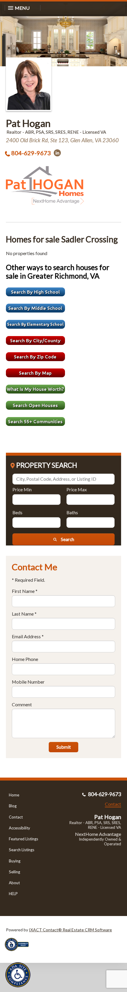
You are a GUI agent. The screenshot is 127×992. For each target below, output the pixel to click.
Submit (63, 747)
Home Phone (25, 659)
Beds (17, 512)
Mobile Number (28, 682)
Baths (72, 512)
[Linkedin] (57, 152)
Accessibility (19, 828)
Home (14, 795)
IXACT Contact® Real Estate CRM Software (70, 929)
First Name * (25, 591)
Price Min (22, 489)
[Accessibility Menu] (18, 975)
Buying (14, 861)
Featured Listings (23, 838)
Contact (16, 817)
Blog (13, 805)
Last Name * (24, 613)
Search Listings (21, 849)
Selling (14, 871)
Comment (22, 704)
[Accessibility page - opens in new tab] (18, 952)
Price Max (76, 489)
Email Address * (28, 636)
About (14, 882)
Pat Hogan (28, 123)
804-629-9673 (31, 152)
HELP (13, 893)
